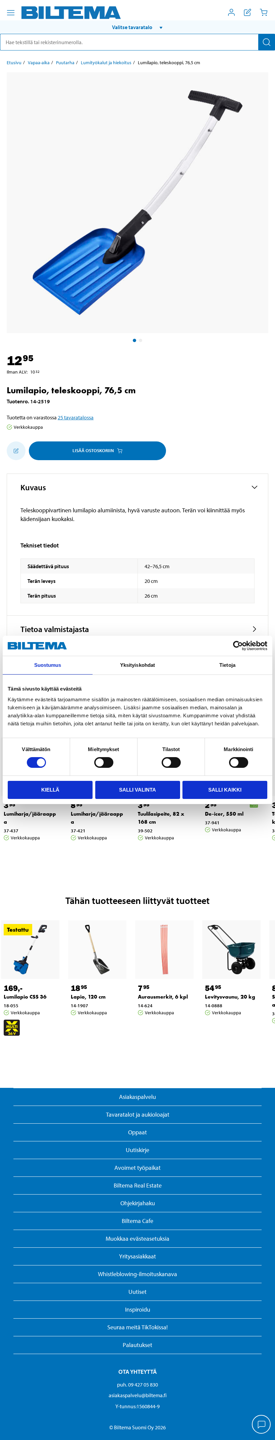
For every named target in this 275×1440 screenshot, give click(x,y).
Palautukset (137, 1345)
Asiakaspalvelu (137, 1097)
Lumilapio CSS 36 (25, 996)
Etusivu (14, 63)
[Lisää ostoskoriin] (16, 450)
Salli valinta (137, 790)
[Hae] (266, 42)
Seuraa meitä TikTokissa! (137, 1327)
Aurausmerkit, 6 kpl (163, 996)
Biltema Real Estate (138, 1185)
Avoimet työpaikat (137, 1167)
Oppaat (137, 1132)
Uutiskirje (137, 1150)
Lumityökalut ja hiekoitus (106, 63)
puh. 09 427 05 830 (137, 1384)
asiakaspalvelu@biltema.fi (138, 1395)
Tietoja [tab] (227, 665)
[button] (137, 27)
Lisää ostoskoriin (93, 450)
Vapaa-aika (39, 63)
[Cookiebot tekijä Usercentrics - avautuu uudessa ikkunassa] (238, 646)
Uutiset (137, 1292)
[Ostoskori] (264, 12)
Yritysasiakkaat (137, 1256)
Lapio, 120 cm (88, 996)
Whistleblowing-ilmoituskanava (137, 1274)
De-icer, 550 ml (224, 813)
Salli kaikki (224, 790)
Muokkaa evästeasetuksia (137, 1238)
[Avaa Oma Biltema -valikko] (231, 12)
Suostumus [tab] (47, 665)
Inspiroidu (137, 1309)
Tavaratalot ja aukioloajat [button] (137, 1114)
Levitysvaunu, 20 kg (230, 996)
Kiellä (50, 790)
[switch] (103, 762)
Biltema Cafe (137, 1221)
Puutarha (65, 63)
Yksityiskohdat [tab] (137, 665)
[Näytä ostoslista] (247, 12)
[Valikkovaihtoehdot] (10, 12)
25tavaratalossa (76, 417)
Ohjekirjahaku (137, 1203)
